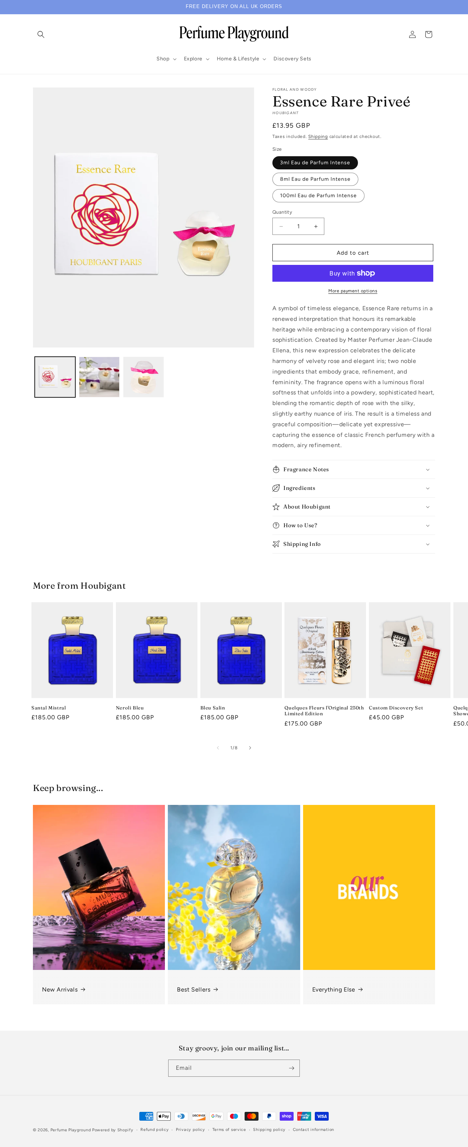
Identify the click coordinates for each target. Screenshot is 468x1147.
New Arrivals (60, 989)
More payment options (352, 290)
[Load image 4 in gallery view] (99, 377)
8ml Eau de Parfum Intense (315, 179)
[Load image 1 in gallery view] (55, 377)
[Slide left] (218, 748)
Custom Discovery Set (396, 708)
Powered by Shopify (112, 1130)
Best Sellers (193, 989)
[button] (41, 34)
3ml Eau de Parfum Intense (315, 163)
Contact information (313, 1129)
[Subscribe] (291, 1068)
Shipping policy (269, 1129)
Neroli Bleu (130, 708)
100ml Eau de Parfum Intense (318, 195)
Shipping (318, 136)
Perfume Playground (70, 1130)
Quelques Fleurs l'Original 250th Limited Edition (324, 711)
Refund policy (154, 1129)
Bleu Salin (212, 708)
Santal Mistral (48, 708)
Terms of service (229, 1129)
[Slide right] (250, 748)
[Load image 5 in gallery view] (143, 377)
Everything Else (333, 989)
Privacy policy (190, 1129)
